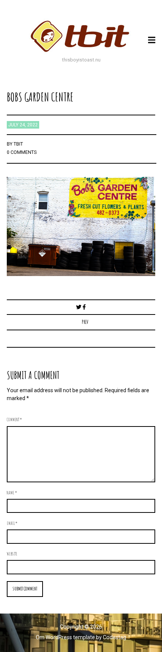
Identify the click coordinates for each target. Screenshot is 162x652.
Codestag (114, 637)
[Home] (81, 36)
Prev (85, 322)
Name (12, 492)
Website (12, 554)
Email (12, 523)
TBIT (18, 144)
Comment (14, 419)
